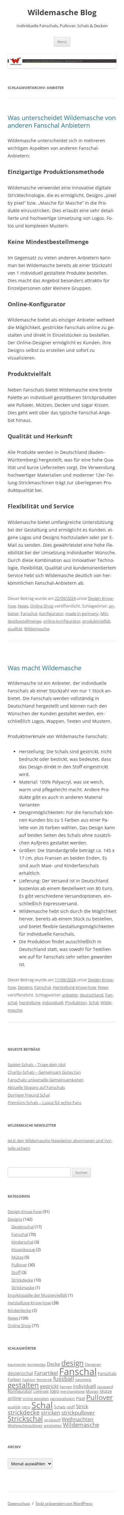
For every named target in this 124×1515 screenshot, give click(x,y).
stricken (50, 1412)
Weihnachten (77, 1419)
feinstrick (44, 1380)
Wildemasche (36, 629)
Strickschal (25, 1418)
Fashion (28, 1380)
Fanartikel (46, 1373)
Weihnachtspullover (25, 1425)
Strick (82, 1406)
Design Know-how (25, 1211)
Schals (59, 1406)
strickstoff (52, 1420)
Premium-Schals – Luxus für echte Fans (44, 1102)
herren (66, 1386)
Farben (14, 1379)
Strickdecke (22, 1280)
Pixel (80, 1398)
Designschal (22, 1227)
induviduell (52, 1002)
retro (26, 1407)
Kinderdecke (19, 1310)
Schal (94, 1002)
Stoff (16, 1272)
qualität (15, 629)
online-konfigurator (61, 621)
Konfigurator (51, 613)
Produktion (76, 1002)
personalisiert (62, 1398)
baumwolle (17, 1364)
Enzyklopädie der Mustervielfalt (37, 1295)
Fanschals (107, 1373)
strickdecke (24, 1412)
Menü (62, 41)
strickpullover (78, 1412)
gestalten (23, 1385)
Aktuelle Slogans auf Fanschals (36, 1087)
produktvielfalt (96, 621)
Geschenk (83, 1380)
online (14, 1398)
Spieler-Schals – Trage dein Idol (36, 1064)
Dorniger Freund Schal (29, 1095)
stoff (71, 1406)
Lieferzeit (41, 1391)
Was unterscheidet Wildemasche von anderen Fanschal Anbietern (62, 121)
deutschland (91, 995)
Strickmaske (22, 1287)
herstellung (29, 1002)
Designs (25, 987)
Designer (93, 1364)
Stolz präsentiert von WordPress (64, 1503)
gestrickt (49, 1386)
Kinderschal (22, 1242)
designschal (20, 1373)
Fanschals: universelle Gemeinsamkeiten (46, 1080)
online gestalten (36, 1399)
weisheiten (53, 1425)
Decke (53, 1364)
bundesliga (36, 1364)
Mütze (17, 1257)
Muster (92, 1391)
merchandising (72, 1391)
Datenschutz (19, 1503)
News (23, 606)
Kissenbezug (23, 1249)
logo (54, 1391)
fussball (63, 1379)
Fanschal (29, 613)
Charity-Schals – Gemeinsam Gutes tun (44, 1072)
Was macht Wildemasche (44, 668)
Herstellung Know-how (74, 987)
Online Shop (41, 606)
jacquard (105, 1386)
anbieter (70, 995)
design (72, 1363)
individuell (84, 1386)
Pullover (19, 1265)
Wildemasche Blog (62, 12)
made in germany (82, 613)
